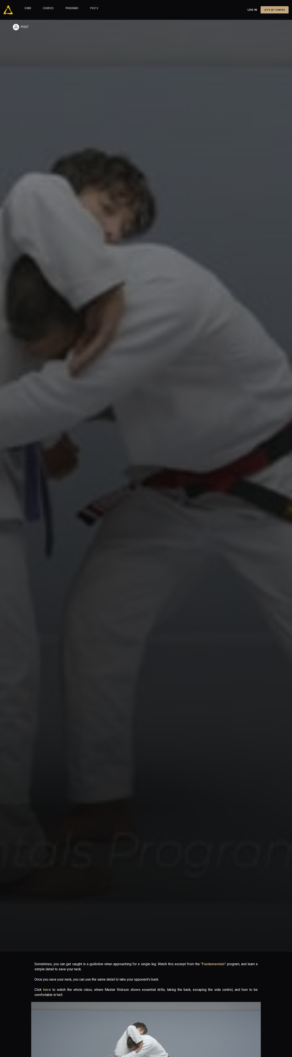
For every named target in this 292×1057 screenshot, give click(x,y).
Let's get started (274, 9)
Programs (72, 8)
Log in (252, 9)
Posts (94, 8)
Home (28, 8)
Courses (48, 8)
